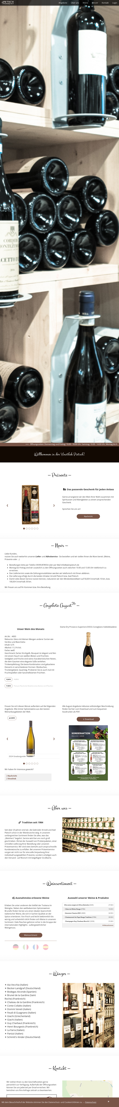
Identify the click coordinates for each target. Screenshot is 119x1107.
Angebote (63, 3)
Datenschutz (90, 1102)
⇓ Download (88, 719)
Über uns (75, 3)
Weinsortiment (30, 935)
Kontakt (105, 3)
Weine (85, 3)
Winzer (95, 3)
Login (114, 3)
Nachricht (88, 516)
